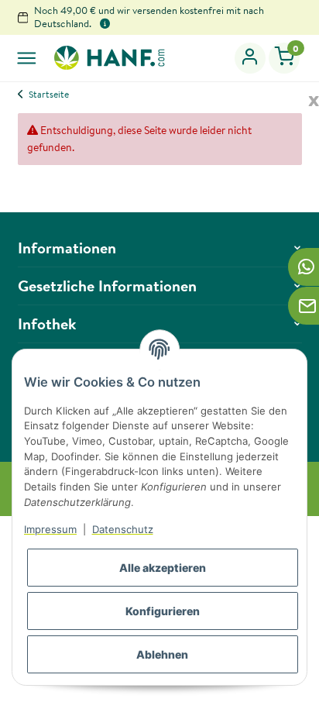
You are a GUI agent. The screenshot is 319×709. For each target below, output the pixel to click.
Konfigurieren (162, 611)
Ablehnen (162, 654)
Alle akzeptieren (162, 567)
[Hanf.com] (108, 57)
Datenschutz (122, 529)
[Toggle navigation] (27, 58)
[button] (250, 58)
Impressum (50, 529)
